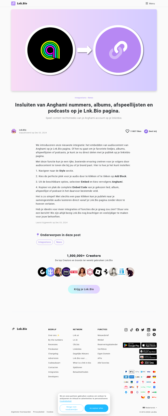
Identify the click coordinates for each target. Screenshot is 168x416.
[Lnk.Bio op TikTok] (132, 330)
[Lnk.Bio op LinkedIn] (149, 330)
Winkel (101, 340)
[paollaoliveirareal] (82, 272)
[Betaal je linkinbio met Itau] (132, 383)
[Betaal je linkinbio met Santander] (154, 383)
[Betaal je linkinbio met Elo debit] (126, 383)
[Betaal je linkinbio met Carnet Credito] (126, 388)
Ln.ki (75, 340)
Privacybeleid (38, 412)
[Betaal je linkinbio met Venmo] (126, 378)
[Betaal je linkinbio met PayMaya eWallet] (149, 388)
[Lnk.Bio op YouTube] (154, 330)
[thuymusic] (114, 272)
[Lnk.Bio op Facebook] (138, 330)
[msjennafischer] (58, 272)
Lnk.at (76, 335)
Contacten (53, 367)
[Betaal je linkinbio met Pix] (143, 378)
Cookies (50, 412)
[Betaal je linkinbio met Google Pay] (137, 372)
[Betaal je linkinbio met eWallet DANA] (126, 393)
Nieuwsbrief (103, 335)
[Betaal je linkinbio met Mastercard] (154, 372)
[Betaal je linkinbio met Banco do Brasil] (137, 383)
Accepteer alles (96, 408)
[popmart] (74, 272)
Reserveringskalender (108, 344)
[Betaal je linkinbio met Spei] (132, 388)
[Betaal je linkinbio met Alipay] (143, 372)
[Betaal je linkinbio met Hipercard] (149, 378)
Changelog (53, 354)
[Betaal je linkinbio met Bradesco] (143, 383)
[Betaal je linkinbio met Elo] (137, 378)
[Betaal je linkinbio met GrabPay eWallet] (143, 388)
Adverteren (53, 358)
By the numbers (55, 340)
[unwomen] (121, 272)
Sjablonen (77, 367)
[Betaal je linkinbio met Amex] (132, 378)
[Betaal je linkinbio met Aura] (154, 378)
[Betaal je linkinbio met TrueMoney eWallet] (143, 398)
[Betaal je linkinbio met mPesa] (143, 393)
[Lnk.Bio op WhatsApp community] (149, 335)
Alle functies (103, 363)
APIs (100, 358)
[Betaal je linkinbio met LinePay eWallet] (154, 393)
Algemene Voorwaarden (21, 412)
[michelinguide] (90, 272)
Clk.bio (76, 344)
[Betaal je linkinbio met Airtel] (149, 393)
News (90, 98)
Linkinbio (77, 349)
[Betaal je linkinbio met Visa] (149, 372)
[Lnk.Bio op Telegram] (154, 335)
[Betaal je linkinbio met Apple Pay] (132, 372)
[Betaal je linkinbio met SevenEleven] (137, 388)
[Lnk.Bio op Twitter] (143, 330)
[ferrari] (106, 272)
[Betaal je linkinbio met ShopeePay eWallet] (154, 398)
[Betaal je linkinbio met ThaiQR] (149, 398)
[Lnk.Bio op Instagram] (126, 330)
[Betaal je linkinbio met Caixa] (149, 383)
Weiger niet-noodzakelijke (72, 408)
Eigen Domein (104, 354)
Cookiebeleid (66, 401)
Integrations (80, 98)
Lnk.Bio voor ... (80, 358)
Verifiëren (102, 349)
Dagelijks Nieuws (81, 354)
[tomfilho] (129, 272)
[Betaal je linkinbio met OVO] (137, 393)
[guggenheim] (42, 272)
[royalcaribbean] (50, 272)
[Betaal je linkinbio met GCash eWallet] (154, 388)
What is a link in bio (82, 363)
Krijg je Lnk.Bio (84, 289)
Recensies (53, 344)
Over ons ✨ (53, 335)
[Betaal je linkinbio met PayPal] (126, 372)
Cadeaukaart (54, 363)
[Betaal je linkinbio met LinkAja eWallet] (132, 393)
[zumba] (66, 272)
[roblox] (98, 272)
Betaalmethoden (80, 372)
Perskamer (53, 349)
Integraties (53, 372)
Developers (53, 377)
